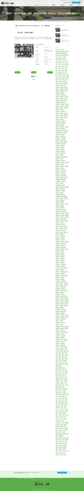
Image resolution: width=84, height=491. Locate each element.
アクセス (64, 60)
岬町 (60, 411)
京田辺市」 (63, 354)
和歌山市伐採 (57, 147)
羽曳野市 (60, 62)
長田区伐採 (62, 292)
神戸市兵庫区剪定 (65, 130)
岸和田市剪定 (66, 232)
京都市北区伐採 (58, 211)
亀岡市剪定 (66, 162)
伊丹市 (60, 66)
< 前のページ (17, 72)
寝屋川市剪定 (66, 115)
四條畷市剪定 (57, 275)
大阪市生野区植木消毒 (59, 130)
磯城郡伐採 (57, 324)
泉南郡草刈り (57, 136)
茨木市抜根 (57, 145)
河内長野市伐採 (63, 179)
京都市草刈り (66, 113)
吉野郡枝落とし (63, 343)
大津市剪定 (65, 226)
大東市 (63, 388)
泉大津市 (57, 364)
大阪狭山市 (66, 411)
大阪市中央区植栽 (58, 194)
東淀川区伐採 (63, 243)
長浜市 (60, 428)
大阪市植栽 (65, 87)
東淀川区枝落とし (62, 260)
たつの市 (62, 422)
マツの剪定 (63, 390)
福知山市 (60, 77)
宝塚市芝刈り (63, 160)
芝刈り (59, 64)
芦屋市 (62, 360)
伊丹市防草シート (63, 245)
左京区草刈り (57, 343)
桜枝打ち (62, 379)
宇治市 (67, 62)
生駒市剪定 (66, 104)
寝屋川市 (57, 411)
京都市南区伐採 (62, 337)
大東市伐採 (57, 226)
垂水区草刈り (57, 292)
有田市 (57, 428)
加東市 (63, 396)
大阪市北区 (63, 77)
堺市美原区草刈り (62, 200)
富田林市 (66, 364)
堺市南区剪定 (63, 85)
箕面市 (60, 70)
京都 (56, 64)
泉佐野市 (57, 394)
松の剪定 (60, 390)
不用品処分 (63, 437)
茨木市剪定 (57, 217)
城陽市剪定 (62, 328)
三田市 (66, 349)
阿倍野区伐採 (57, 307)
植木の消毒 (61, 454)
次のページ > (50, 72)
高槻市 (63, 356)
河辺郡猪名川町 (58, 426)
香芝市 (60, 371)
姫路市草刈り (65, 228)
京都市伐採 (61, 113)
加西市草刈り (57, 345)
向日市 (63, 358)
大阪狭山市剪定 (62, 109)
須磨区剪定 (66, 241)
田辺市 (57, 441)
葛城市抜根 (57, 283)
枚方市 (57, 77)
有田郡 (65, 426)
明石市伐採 (57, 232)
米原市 (63, 428)
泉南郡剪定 (62, 349)
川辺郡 (60, 356)
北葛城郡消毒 (62, 207)
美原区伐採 (63, 322)
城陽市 (60, 394)
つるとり (62, 381)
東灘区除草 (63, 266)
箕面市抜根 (57, 158)
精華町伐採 (61, 232)
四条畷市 (57, 377)
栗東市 (63, 443)
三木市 (66, 373)
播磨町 (65, 405)
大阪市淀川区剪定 (58, 181)
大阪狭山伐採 (57, 111)
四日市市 (62, 405)
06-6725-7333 (46, 47)
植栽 (59, 360)
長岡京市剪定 (62, 262)
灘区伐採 (66, 296)
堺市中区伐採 (57, 126)
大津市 (57, 360)
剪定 (67, 60)
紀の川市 (61, 409)
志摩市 (57, 452)
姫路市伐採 (61, 117)
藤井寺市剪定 (62, 119)
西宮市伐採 (62, 104)
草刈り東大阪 (62, 215)
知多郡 (57, 403)
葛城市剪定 (62, 315)
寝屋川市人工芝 (66, 298)
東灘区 (66, 377)
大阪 (56, 49)
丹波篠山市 (65, 424)
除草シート (57, 409)
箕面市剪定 (57, 132)
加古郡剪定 (62, 313)
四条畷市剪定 (57, 166)
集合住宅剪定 (57, 379)
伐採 (64, 64)
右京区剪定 (57, 290)
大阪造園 (61, 132)
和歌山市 (57, 62)
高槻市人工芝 (66, 177)
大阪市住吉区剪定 (63, 341)
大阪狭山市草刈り (63, 111)
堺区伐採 (57, 228)
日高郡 (60, 441)
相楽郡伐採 (62, 166)
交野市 (64, 62)
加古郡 (65, 381)
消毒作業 (57, 445)
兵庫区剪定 (65, 283)
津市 (64, 409)
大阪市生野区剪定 (62, 128)
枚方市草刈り (63, 181)
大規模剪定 (57, 392)
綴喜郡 (63, 441)
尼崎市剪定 (61, 192)
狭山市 (63, 373)
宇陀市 (57, 358)
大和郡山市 (66, 371)
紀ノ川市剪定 (57, 349)
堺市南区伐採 (66, 198)
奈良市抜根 (65, 305)
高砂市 (57, 390)
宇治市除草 (63, 309)
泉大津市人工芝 (58, 149)
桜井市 (57, 396)
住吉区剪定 (62, 296)
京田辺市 (60, 358)
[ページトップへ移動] (69, 473)
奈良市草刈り (62, 126)
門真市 (63, 70)
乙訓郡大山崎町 (58, 407)
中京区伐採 (57, 83)
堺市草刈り (57, 141)
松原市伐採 (61, 226)
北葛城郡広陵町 (61, 435)
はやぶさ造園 (65, 430)
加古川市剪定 (57, 315)
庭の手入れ (60, 445)
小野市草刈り (62, 332)
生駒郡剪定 (66, 275)
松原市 (57, 356)
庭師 (65, 72)
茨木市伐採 (64, 209)
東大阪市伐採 (57, 213)
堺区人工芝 (60, 228)
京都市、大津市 (58, 439)
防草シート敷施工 (58, 388)
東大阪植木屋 (66, 215)
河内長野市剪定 (58, 179)
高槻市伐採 (65, 141)
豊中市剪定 (65, 132)
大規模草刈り (66, 428)
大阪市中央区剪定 (58, 266)
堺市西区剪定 (63, 102)
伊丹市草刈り (57, 245)
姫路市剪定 (57, 119)
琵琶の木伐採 (57, 405)
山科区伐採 (60, 81)
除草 (63, 377)
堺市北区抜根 (66, 217)
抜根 (60, 85)
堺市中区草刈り (58, 230)
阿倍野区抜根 (57, 264)
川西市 (67, 64)
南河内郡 (66, 70)
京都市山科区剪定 (58, 326)
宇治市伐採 (61, 83)
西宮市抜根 (57, 249)
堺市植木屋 (61, 141)
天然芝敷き (57, 454)
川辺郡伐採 (57, 260)
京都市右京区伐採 (58, 243)
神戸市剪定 (57, 375)
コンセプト (62, 49)
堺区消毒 (63, 224)
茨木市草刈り (62, 217)
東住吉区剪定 (63, 239)
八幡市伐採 (57, 337)
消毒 (67, 381)
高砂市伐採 (61, 298)
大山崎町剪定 (66, 83)
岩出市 (65, 407)
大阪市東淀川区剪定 (62, 153)
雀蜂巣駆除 (63, 394)
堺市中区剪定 (62, 162)
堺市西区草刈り (63, 258)
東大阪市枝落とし (58, 294)
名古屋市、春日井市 (58, 437)
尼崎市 (63, 72)
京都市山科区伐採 (63, 211)
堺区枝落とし (57, 279)
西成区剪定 (61, 198)
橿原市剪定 (63, 194)
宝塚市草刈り (66, 347)
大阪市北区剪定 (62, 249)
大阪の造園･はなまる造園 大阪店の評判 (61, 53)
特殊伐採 (60, 396)
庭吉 (65, 375)
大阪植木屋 (63, 134)
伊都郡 (66, 441)
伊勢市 (60, 452)
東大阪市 (57, 85)
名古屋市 (66, 403)
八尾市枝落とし (66, 339)
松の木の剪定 (57, 381)
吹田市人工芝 (57, 277)
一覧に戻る (34, 72)
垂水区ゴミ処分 (58, 330)
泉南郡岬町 (66, 439)
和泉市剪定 (61, 177)
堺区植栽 (66, 249)
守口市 (66, 362)
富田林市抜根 (57, 328)
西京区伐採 (57, 305)
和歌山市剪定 (62, 147)
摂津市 (60, 377)
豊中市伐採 (57, 153)
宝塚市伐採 (61, 347)
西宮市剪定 (57, 100)
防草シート (65, 392)
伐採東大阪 (57, 215)
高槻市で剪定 (57, 256)
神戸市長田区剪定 (58, 143)
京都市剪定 (57, 113)
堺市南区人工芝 (63, 247)
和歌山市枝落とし (62, 234)
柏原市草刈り (57, 251)
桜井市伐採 (62, 307)
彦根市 (60, 443)
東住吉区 (57, 79)
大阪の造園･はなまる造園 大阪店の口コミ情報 (62, 51)
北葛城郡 (66, 388)
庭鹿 (60, 375)
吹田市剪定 (57, 192)
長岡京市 (65, 360)
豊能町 (66, 443)
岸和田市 (60, 362)
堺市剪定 (67, 326)
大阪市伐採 (57, 98)
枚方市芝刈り (62, 277)
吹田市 (63, 68)
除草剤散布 (60, 424)
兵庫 (56, 72)
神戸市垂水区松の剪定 (59, 209)
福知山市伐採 (62, 213)
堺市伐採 (66, 98)
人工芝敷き (63, 452)
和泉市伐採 (57, 109)
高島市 (57, 430)
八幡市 (60, 354)
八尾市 (57, 354)
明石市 (60, 79)
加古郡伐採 (57, 198)
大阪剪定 (66, 96)
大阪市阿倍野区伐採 (58, 185)
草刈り (62, 64)
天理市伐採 (62, 275)
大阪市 (57, 68)
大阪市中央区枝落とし (63, 311)
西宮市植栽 (65, 290)
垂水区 (63, 66)
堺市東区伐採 (57, 168)
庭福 (63, 375)
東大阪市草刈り (58, 239)
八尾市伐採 (62, 149)
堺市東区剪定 (57, 162)
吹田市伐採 (57, 311)
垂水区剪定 (57, 234)
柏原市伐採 (61, 115)
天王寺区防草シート (63, 264)
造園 (58, 49)
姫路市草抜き (57, 341)
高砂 (63, 362)
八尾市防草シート (63, 136)
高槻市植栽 (61, 87)
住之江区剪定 (63, 330)
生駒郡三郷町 (63, 413)
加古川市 (66, 66)
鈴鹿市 (67, 437)
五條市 (62, 407)
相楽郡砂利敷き (58, 313)
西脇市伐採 (66, 332)
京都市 (57, 81)
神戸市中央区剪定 (58, 322)
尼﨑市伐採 (57, 177)
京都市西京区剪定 (63, 345)
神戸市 (57, 66)
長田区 (57, 70)
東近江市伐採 (63, 143)
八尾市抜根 (61, 324)
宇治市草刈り (62, 251)
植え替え (57, 424)
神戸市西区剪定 (58, 164)
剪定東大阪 (66, 213)
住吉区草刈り (57, 258)
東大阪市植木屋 (58, 94)
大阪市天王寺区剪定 (58, 224)
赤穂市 (67, 394)
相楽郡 (67, 354)
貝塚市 (63, 364)
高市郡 (63, 79)
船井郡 (63, 403)
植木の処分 (65, 445)
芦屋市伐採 (64, 81)
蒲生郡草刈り (57, 296)
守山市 (57, 413)
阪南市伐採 (65, 117)
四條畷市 (66, 358)
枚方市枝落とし (58, 273)
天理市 (63, 371)
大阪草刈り (65, 100)
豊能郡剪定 (61, 305)
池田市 (57, 373)
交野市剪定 (62, 168)
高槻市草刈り (62, 98)
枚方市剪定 (57, 115)
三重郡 (65, 454)
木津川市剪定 (63, 230)
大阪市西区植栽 (58, 247)
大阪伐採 (61, 100)
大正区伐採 (57, 332)
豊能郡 (57, 362)
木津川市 (59, 72)
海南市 (60, 420)
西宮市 (67, 77)
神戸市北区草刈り (58, 281)
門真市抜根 (61, 290)
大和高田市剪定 (63, 94)
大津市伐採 (61, 183)
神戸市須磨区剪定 (58, 196)
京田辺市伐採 (57, 262)
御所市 (63, 411)
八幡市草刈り (62, 256)
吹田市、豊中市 (58, 422)
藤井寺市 (60, 373)
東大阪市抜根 (62, 279)
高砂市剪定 (57, 298)
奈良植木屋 (66, 126)
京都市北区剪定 (58, 151)
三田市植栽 (61, 158)
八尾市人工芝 (57, 207)
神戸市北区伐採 (58, 104)
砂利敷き (61, 392)
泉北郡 (62, 426)
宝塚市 (66, 68)
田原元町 (66, 79)
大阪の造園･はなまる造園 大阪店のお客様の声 (62, 55)
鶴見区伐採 (57, 241)
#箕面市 (33, 79)
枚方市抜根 (57, 183)
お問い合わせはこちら (76, 2)
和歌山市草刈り (62, 145)
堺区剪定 (63, 185)
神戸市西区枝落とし (58, 309)
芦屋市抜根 (57, 200)
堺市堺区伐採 (57, 175)
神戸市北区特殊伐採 (64, 196)
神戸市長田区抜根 (58, 160)
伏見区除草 (61, 283)
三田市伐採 (57, 87)
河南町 (63, 420)
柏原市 (57, 371)
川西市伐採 (57, 117)
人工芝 (60, 68)
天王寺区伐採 (66, 315)
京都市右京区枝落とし (64, 175)
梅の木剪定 (65, 379)
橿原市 (66, 356)
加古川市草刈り (62, 241)
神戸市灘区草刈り (58, 134)
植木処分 (62, 439)
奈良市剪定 (57, 96)
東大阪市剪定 (66, 166)
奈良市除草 (63, 326)
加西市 (67, 409)
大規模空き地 (60, 430)
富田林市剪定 (63, 273)
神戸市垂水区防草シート (59, 339)
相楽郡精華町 (66, 422)
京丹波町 (60, 403)
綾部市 (57, 435)
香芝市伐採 (63, 294)
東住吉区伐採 (63, 151)
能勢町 (57, 443)
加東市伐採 (62, 164)
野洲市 (60, 413)
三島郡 (57, 420)
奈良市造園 (57, 128)
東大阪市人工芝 (62, 96)
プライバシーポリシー (59, 60)
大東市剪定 (66, 328)
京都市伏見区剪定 (58, 102)
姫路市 (60, 364)
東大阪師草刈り (64, 281)
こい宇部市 (57, 347)
